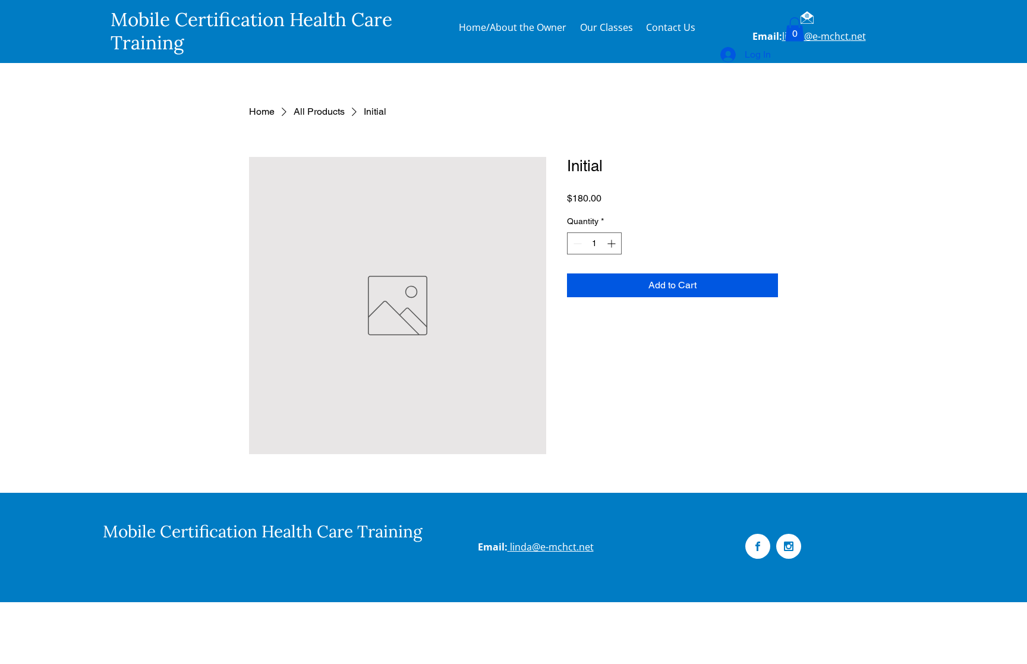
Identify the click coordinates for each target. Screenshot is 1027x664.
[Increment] (612, 243)
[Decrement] (576, 243)
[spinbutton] (594, 243)
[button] (795, 29)
